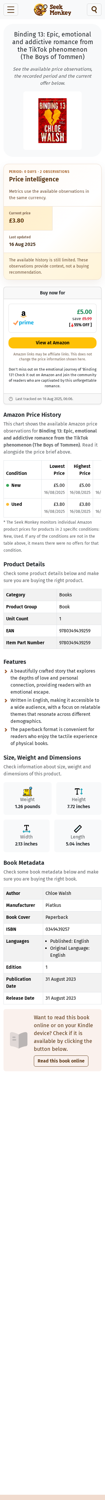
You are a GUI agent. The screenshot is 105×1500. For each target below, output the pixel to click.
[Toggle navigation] (11, 10)
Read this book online (61, 1061)
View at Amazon (52, 343)
